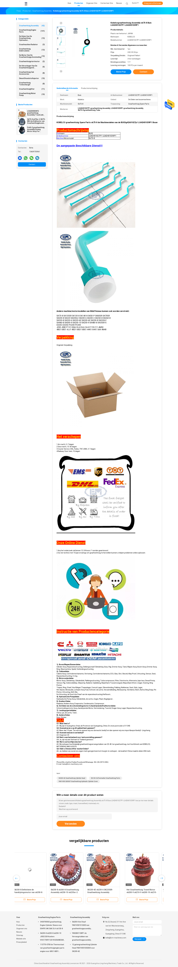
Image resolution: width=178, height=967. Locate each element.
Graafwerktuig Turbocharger (32, 84)
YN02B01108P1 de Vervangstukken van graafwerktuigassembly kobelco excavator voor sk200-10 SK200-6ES (84, 937)
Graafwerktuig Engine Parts (32, 31)
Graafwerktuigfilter (32, 89)
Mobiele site (21, 939)
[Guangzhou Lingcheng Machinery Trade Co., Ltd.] (25, 4)
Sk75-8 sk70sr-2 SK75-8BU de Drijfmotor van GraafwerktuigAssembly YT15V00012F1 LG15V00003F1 (36, 121)
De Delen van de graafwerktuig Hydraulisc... (32, 38)
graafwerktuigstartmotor (32, 61)
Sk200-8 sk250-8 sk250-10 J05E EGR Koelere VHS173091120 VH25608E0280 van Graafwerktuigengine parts (52, 937)
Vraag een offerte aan (152, 3)
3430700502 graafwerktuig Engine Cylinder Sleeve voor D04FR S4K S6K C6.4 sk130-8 (51, 925)
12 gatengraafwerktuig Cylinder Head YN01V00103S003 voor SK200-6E (84, 948)
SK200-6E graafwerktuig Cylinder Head (72, 778)
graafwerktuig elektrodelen (32, 50)
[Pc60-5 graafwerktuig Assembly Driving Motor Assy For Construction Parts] (22, 130)
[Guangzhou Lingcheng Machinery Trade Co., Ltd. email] (20, 158)
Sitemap (19, 935)
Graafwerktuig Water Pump (32, 94)
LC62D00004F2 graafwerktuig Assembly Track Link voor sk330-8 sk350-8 (35, 113)
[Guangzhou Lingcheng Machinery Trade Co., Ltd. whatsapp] (26, 158)
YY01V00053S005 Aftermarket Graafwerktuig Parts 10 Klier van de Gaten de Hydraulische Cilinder (106, 892)
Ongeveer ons (21, 929)
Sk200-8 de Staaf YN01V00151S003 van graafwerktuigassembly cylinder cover (81, 925)
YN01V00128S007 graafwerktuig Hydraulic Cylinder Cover (78, 781)
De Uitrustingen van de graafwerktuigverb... (32, 67)
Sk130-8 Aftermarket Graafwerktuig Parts (105, 778)
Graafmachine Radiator (32, 44)
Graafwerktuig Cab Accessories (32, 73)
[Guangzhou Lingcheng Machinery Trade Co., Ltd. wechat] (31, 158)
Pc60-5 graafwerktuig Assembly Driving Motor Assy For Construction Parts (35, 129)
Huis (18, 922)
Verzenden (71, 823)
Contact (32, 164)
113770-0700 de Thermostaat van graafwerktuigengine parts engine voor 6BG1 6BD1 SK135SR (52, 948)
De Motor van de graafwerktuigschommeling (32, 56)
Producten (20, 925)
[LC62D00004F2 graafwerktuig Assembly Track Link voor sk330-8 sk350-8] (22, 113)
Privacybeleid (21, 942)
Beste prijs (121, 72)
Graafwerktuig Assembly (32, 26)
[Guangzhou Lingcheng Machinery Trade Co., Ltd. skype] (37, 158)
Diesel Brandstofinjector (32, 78)
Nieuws (19, 932)
